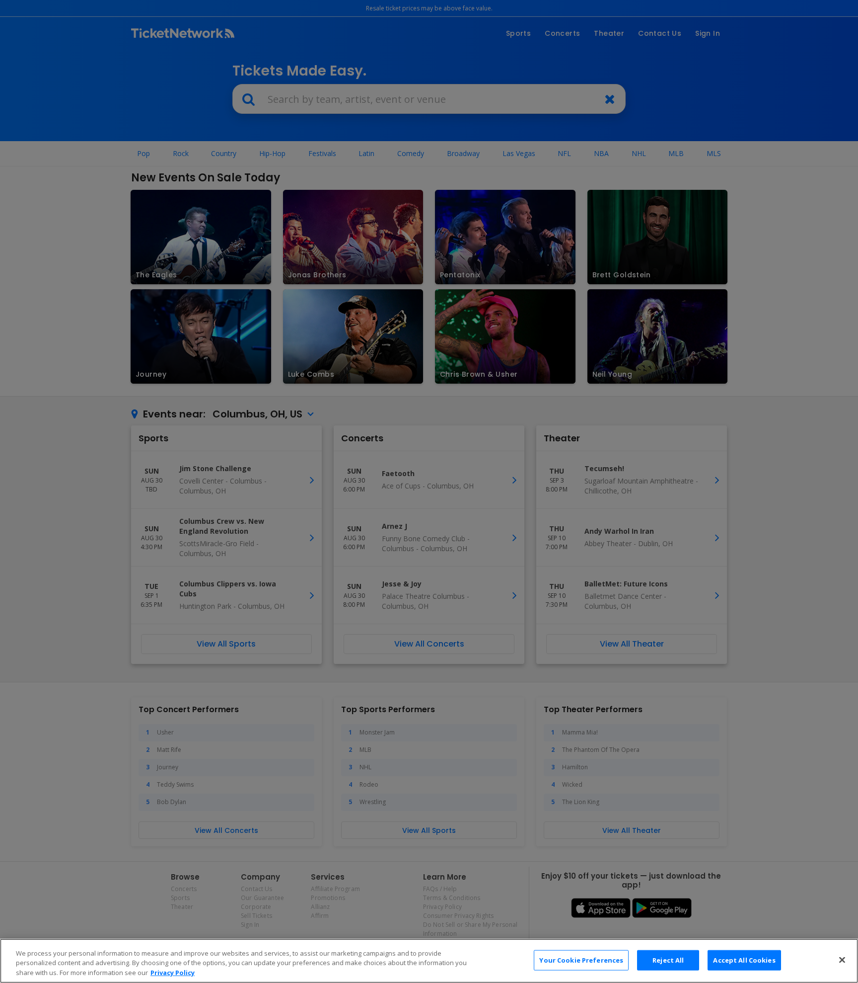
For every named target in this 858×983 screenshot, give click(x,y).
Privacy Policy (172, 972)
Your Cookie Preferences (581, 959)
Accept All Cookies (744, 959)
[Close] (842, 960)
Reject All (668, 959)
